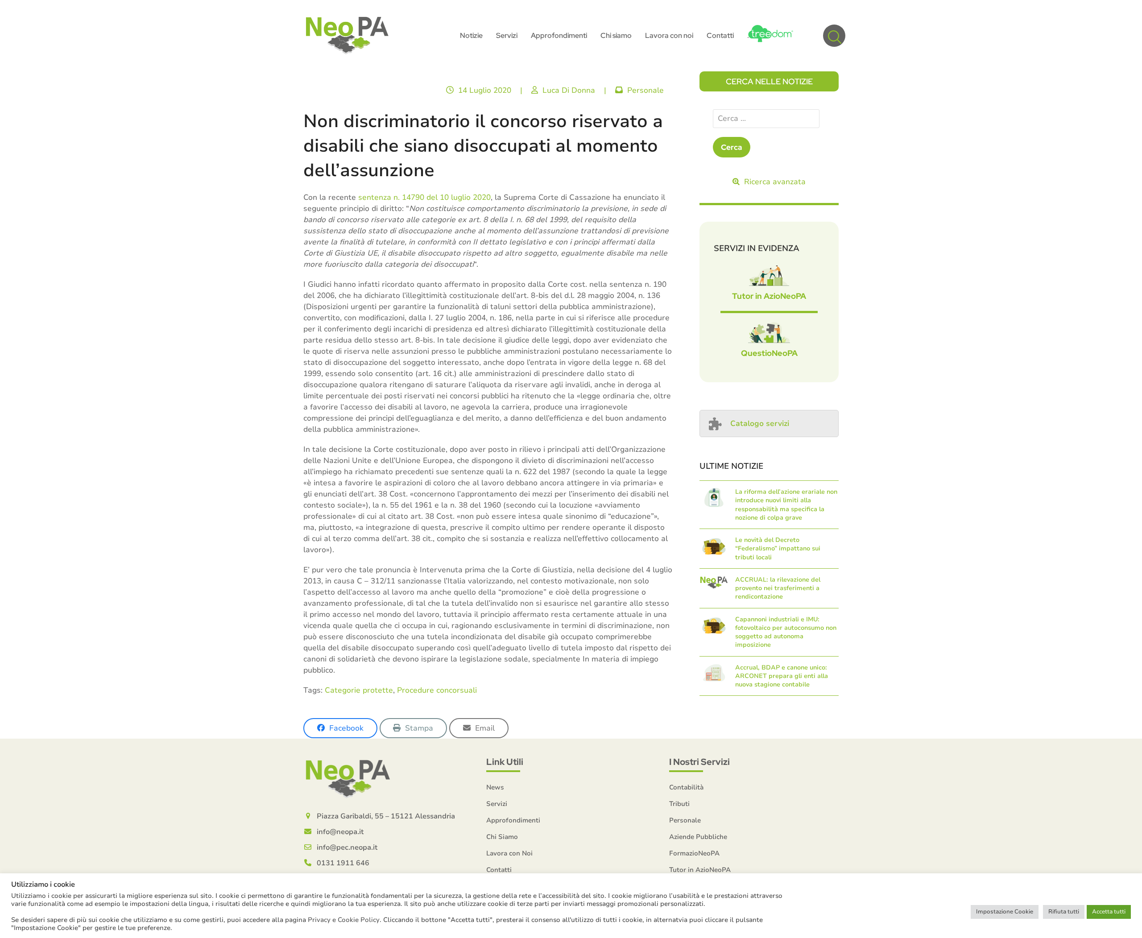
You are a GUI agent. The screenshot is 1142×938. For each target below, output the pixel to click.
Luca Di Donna (568, 90)
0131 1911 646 (343, 863)
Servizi (496, 803)
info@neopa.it (340, 832)
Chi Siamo (502, 836)
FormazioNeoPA (694, 853)
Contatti (499, 869)
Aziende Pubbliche (698, 836)
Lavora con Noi (509, 853)
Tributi (679, 803)
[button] (834, 36)
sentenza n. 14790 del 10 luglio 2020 (424, 197)
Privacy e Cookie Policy (344, 920)
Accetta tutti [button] (1108, 912)
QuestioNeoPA (769, 353)
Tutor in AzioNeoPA (769, 296)
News (495, 787)
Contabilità (686, 787)
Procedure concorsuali (437, 690)
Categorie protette (359, 690)
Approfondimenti (513, 820)
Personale (645, 90)
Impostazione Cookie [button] (1004, 912)
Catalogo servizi (759, 423)
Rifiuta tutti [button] (1063, 912)
